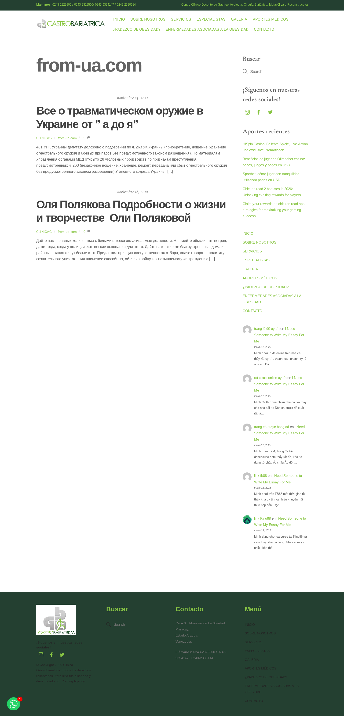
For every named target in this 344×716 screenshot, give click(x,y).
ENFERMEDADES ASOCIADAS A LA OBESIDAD (207, 29)
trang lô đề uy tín (266, 329)
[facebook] (258, 112)
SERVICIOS (181, 19)
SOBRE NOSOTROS (147, 19)
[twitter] (270, 112)
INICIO (119, 19)
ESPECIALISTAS (211, 19)
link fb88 (260, 476)
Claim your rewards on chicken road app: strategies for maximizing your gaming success (274, 210)
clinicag (44, 138)
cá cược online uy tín (270, 378)
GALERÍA (239, 19)
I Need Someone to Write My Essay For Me (279, 335)
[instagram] (247, 112)
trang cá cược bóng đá (271, 427)
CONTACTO (264, 29)
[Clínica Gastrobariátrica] (71, 26)
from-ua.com (67, 138)
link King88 (262, 518)
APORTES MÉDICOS (271, 19)
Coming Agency (73, 681)
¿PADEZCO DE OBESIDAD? (136, 29)
